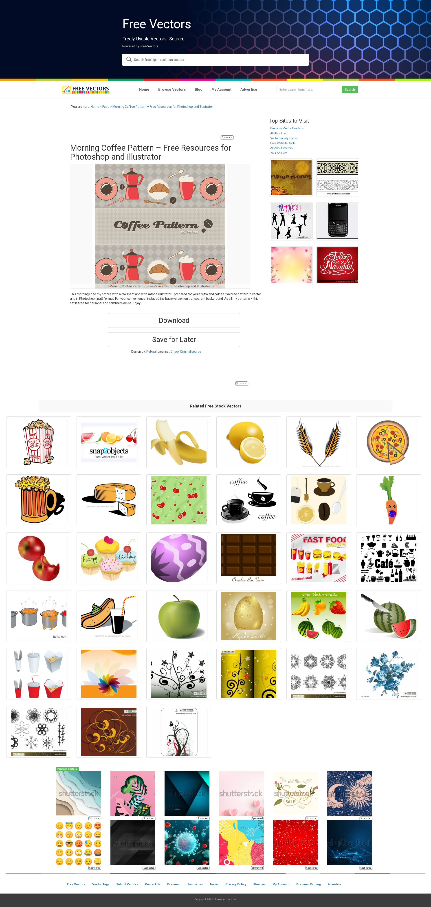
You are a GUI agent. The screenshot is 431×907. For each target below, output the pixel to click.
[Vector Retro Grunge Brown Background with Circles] (291, 177)
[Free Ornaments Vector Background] (178, 732)
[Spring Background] (291, 265)
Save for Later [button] (174, 339)
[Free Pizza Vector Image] (388, 442)
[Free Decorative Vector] (39, 732)
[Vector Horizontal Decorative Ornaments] (337, 177)
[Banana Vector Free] (178, 442)
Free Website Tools (282, 143)
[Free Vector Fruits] (318, 616)
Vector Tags (100, 884)
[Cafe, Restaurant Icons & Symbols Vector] (388, 558)
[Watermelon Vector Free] (388, 616)
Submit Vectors (127, 884)
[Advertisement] (151, 124)
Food (105, 106)
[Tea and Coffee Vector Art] (318, 500)
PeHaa (151, 351)
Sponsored (227, 137)
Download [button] (174, 320)
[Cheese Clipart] (109, 500)
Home (95, 106)
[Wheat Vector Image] (318, 442)
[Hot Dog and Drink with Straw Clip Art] (109, 616)
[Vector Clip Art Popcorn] (39, 442)
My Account (281, 884)
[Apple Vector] (178, 616)
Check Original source (186, 351)
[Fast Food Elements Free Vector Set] (39, 674)
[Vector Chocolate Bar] (248, 558)
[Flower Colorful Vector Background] (109, 674)
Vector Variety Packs (284, 138)
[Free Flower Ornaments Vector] (178, 674)
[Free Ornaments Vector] (109, 732)
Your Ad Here (278, 153)
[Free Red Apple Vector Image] (39, 558)
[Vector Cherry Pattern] (178, 500)
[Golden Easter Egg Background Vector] (248, 616)
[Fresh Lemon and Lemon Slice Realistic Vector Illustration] (248, 442)
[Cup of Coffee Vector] (248, 500)
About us (259, 884)
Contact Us (152, 884)
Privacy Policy (236, 884)
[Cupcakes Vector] (109, 558)
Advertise (334, 884)
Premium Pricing (308, 884)
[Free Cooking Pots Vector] (39, 616)
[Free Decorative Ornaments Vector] (318, 674)
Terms (214, 884)
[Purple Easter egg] (178, 558)
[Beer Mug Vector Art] (39, 500)
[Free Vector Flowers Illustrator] (388, 674)
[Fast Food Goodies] (318, 558)
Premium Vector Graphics (287, 128)
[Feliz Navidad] (337, 265)
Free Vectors (76, 884)
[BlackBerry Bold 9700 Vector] (337, 221)
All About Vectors (281, 148)
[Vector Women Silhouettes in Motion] (291, 221)
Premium (173, 884)
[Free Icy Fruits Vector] (109, 442)
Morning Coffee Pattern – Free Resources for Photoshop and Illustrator (162, 106)
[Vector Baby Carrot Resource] (388, 500)
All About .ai (278, 133)
